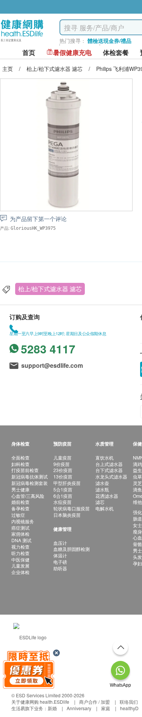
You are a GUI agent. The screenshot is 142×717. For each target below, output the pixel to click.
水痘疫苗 (62, 502)
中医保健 (20, 559)
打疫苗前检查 (25, 470)
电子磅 (60, 562)
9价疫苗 (61, 464)
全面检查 (20, 457)
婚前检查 (20, 502)
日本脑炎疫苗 (67, 514)
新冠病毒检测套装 (29, 483)
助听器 (60, 568)
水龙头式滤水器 (111, 476)
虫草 (137, 476)
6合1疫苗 (62, 496)
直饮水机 (104, 457)
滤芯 (100, 502)
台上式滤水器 (109, 464)
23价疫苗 (62, 470)
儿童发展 (20, 565)
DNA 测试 (21, 540)
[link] (30, 636)
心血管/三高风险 (27, 496)
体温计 (60, 555)
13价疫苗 (62, 476)
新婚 (52, 708)
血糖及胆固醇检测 (71, 549)
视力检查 (20, 546)
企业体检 (20, 572)
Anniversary (79, 708)
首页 (28, 52)
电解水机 (104, 508)
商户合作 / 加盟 (94, 701)
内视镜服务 (22, 521)
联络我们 (129, 701)
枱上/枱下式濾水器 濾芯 (50, 288)
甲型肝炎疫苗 (67, 483)
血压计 (60, 543)
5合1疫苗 (62, 489)
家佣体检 (20, 533)
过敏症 (18, 514)
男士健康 (20, 489)
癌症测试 (20, 527)
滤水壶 (102, 483)
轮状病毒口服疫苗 (71, 508)
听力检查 (20, 553)
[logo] (22, 41)
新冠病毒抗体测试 (29, 476)
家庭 (105, 708)
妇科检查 (20, 464)
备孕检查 (20, 508)
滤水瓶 (102, 489)
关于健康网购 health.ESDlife (40, 701)
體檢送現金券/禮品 (109, 40)
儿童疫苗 (62, 457)
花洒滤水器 (106, 496)
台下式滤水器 (109, 470)
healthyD (129, 708)
